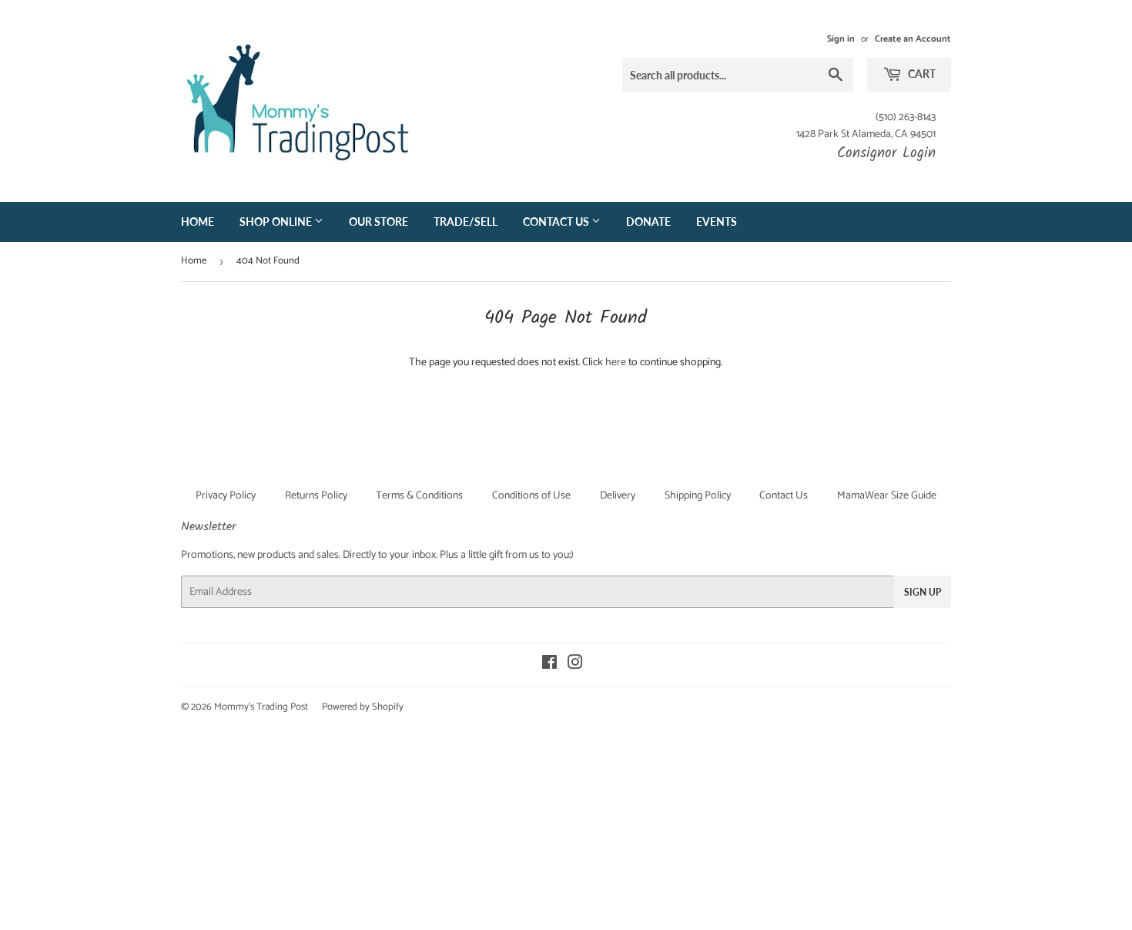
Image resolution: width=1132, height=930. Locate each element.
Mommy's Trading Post (261, 707)
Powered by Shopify (363, 707)
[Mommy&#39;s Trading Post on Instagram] (575, 665)
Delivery (617, 496)
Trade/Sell (465, 221)
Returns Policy (316, 496)
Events (716, 221)
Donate (648, 221)
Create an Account (913, 39)
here (615, 362)
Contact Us (557, 221)
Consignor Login (886, 153)
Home (197, 221)
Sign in (841, 39)
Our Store (378, 221)
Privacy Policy (226, 496)
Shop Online (276, 221)
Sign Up (922, 592)
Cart (921, 73)
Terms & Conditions (419, 496)
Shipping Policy (698, 496)
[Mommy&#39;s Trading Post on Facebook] (549, 665)
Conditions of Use (531, 496)
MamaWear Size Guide (886, 496)
